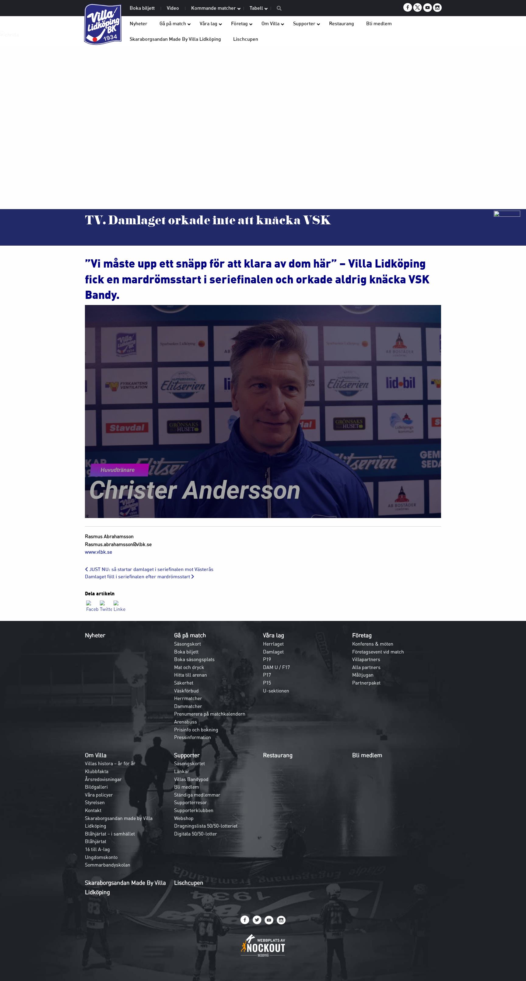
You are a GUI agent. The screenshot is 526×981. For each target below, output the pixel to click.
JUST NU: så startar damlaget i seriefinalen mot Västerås (150, 569)
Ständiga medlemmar (197, 795)
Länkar (181, 771)
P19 (267, 659)
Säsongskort (187, 644)
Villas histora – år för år (110, 763)
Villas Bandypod (191, 779)
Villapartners (366, 659)
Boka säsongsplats (194, 659)
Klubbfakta (96, 771)
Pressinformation (192, 737)
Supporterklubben (193, 810)
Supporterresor (190, 802)
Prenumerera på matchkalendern (209, 714)
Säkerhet (183, 683)
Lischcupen (188, 882)
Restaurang (278, 755)
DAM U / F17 (276, 667)
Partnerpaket (366, 683)
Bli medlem (186, 787)
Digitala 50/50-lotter (195, 834)
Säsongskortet (189, 763)
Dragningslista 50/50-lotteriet (205, 826)
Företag (362, 635)
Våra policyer (99, 795)
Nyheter (95, 635)
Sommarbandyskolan (107, 865)
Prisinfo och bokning (196, 730)
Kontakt (93, 810)
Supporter (187, 755)
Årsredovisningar (103, 779)
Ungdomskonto (101, 857)
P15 (267, 683)
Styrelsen (95, 802)
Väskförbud (186, 691)
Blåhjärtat (95, 841)
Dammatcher (188, 706)
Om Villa (96, 755)
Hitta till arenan (190, 675)
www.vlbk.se (98, 552)
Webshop (184, 818)
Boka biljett (186, 652)
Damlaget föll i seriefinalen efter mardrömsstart (138, 577)
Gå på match (190, 635)
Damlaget (273, 652)
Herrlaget (273, 644)
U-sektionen (276, 691)
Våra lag (273, 635)
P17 (267, 675)
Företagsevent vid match (378, 652)
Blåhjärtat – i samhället (110, 834)
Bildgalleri (96, 787)
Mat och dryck (189, 667)
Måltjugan (362, 675)
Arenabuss (185, 722)
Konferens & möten (372, 644)
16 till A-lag (97, 849)
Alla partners (366, 667)
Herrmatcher (188, 698)
